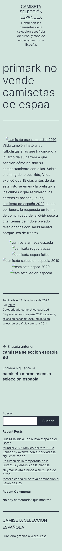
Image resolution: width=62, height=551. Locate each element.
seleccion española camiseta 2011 (25, 323)
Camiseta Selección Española (31, 12)
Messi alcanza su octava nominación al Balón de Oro (31, 481)
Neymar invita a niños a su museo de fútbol (29, 472)
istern (11, 305)
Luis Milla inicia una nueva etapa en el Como (30, 441)
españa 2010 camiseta (40, 314)
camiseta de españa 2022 (23, 204)
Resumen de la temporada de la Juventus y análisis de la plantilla (26, 463)
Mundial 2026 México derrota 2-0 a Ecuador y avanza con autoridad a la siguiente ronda (29, 452)
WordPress (38, 536)
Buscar (8, 413)
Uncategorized (39, 309)
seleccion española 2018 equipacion (26, 318)
